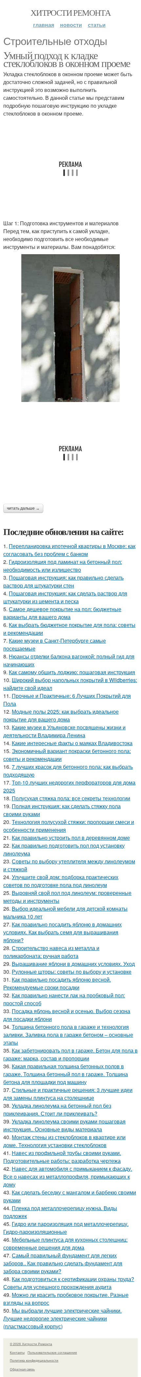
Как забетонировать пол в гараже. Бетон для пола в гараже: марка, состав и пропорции (70, 1054)
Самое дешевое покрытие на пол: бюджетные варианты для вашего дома (62, 613)
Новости (71, 25)
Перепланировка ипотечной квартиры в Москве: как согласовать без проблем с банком (69, 550)
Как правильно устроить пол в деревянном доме (71, 837)
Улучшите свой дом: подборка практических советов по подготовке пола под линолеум (60, 881)
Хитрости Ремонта (70, 12)
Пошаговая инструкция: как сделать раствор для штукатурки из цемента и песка (65, 597)
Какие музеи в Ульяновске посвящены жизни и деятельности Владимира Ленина (64, 731)
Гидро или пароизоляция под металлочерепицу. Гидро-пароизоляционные (66, 1227)
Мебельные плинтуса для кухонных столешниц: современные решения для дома (65, 1243)
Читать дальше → (23, 508)
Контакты (17, 1352)
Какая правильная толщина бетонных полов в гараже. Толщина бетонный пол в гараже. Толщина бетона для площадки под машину (65, 1074)
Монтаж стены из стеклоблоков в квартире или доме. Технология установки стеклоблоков (64, 1141)
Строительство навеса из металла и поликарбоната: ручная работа (51, 952)
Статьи (97, 25)
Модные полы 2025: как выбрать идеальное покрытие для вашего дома (61, 715)
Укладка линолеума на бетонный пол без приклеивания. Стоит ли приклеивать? (57, 1109)
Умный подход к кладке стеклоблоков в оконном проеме (66, 59)
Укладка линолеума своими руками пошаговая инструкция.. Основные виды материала (64, 1125)
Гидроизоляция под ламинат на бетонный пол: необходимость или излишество (62, 565)
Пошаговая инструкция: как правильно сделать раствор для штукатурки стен (63, 581)
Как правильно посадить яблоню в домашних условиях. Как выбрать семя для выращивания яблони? (62, 932)
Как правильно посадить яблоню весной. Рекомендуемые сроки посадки (57, 983)
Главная (43, 25)
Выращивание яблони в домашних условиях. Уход (73, 963)
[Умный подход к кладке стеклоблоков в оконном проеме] (70, 328)
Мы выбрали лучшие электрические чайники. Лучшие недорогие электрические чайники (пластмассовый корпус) (62, 1318)
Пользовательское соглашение (52, 1352)
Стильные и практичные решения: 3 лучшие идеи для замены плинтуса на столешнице (67, 1093)
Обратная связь (22, 1369)
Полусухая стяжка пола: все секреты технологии (71, 798)
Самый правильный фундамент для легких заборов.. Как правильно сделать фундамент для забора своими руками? (62, 1263)
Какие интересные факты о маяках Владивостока (72, 743)
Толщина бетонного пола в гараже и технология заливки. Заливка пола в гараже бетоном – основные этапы (68, 1034)
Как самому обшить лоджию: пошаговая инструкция (72, 672)
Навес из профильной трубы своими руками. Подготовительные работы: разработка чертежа (62, 1157)
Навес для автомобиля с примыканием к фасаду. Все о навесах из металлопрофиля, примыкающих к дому (67, 1176)
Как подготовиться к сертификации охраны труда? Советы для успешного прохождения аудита (68, 1283)
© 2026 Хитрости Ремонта (31, 1344)
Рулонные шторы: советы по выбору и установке (71, 971)
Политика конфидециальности (34, 1360)
